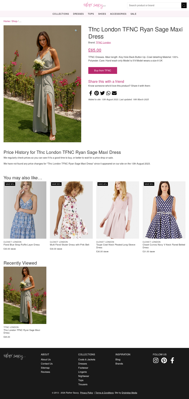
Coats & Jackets (86, 359)
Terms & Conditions (104, 392)
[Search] (184, 5)
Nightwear (83, 376)
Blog (117, 359)
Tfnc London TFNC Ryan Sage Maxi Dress (22, 331)
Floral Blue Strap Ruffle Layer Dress (22, 244)
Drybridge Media (129, 392)
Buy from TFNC (102, 70)
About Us (46, 359)
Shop (14, 21)
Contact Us (47, 363)
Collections (61, 13)
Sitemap (45, 367)
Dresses (78, 13)
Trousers (82, 384)
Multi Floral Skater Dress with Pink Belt (69, 244)
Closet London (12, 241)
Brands (119, 363)
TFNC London (103, 42)
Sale (133, 13)
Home (7, 21)
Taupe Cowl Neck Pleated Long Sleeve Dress (115, 246)
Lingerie (82, 372)
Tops (91, 13)
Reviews (45, 372)
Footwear (83, 367)
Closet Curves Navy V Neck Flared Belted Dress (164, 246)
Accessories (118, 13)
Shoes (102, 13)
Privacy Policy (86, 392)
